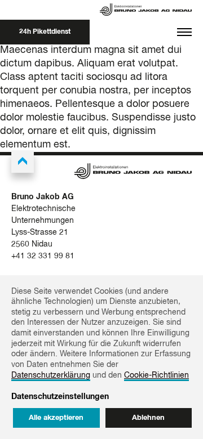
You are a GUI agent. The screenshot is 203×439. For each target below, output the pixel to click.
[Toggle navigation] (184, 32)
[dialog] (101, 357)
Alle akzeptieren (56, 418)
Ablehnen (148, 418)
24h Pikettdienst (44, 32)
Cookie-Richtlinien (156, 375)
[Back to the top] (22, 161)
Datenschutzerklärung (50, 375)
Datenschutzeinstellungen (60, 397)
